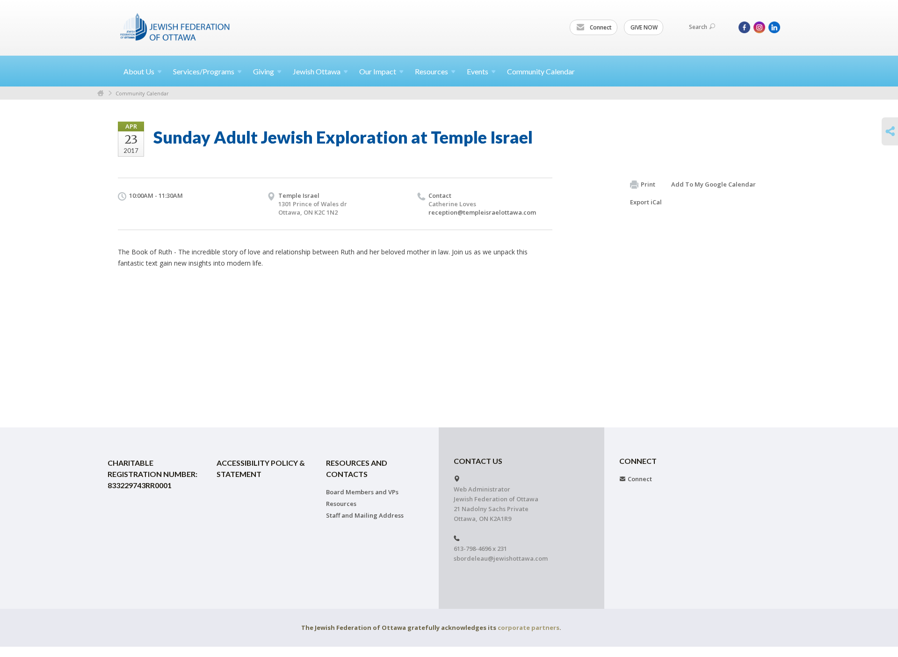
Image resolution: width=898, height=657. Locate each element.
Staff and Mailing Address (365, 515)
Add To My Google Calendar (713, 184)
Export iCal (646, 202)
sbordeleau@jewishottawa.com (501, 558)
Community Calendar (541, 71)
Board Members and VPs (362, 492)
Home (100, 93)
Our (377, 71)
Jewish (316, 71)
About (138, 71)
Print (648, 184)
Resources (341, 503)
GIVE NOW (644, 27)
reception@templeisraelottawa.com (482, 212)
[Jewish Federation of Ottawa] (175, 26)
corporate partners (528, 627)
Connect (600, 27)
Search (698, 27)
